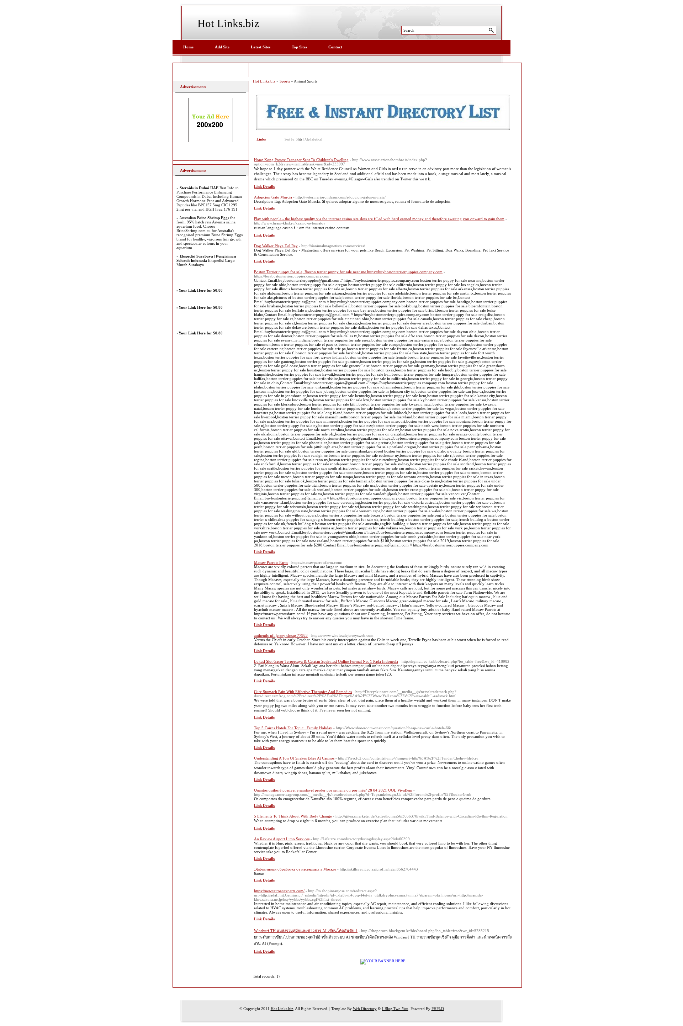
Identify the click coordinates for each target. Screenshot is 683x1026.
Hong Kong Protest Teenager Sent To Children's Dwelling (301, 160)
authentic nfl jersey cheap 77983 (281, 635)
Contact (335, 47)
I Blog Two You (395, 1008)
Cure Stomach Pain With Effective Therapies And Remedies (303, 691)
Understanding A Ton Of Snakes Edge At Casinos (294, 758)
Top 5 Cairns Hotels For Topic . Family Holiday (293, 728)
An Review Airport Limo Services (281, 839)
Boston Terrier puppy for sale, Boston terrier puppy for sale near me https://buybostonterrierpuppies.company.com (348, 272)
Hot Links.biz (228, 23)
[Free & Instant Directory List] (383, 128)
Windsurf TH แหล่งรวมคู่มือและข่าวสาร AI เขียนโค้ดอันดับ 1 (306, 931)
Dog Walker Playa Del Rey (276, 246)
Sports (285, 81)
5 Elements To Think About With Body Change (293, 816)
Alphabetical (313, 139)
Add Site (222, 47)
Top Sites (299, 47)
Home (188, 47)
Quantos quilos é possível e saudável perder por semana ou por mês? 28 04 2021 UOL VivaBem (333, 790)
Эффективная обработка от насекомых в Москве (295, 869)
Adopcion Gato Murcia (273, 197)
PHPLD (437, 1008)
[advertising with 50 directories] (383, 961)
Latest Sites (260, 47)
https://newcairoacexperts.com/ (279, 891)
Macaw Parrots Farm (271, 562)
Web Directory (365, 1008)
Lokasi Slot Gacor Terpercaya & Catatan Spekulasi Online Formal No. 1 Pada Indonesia (326, 661)
